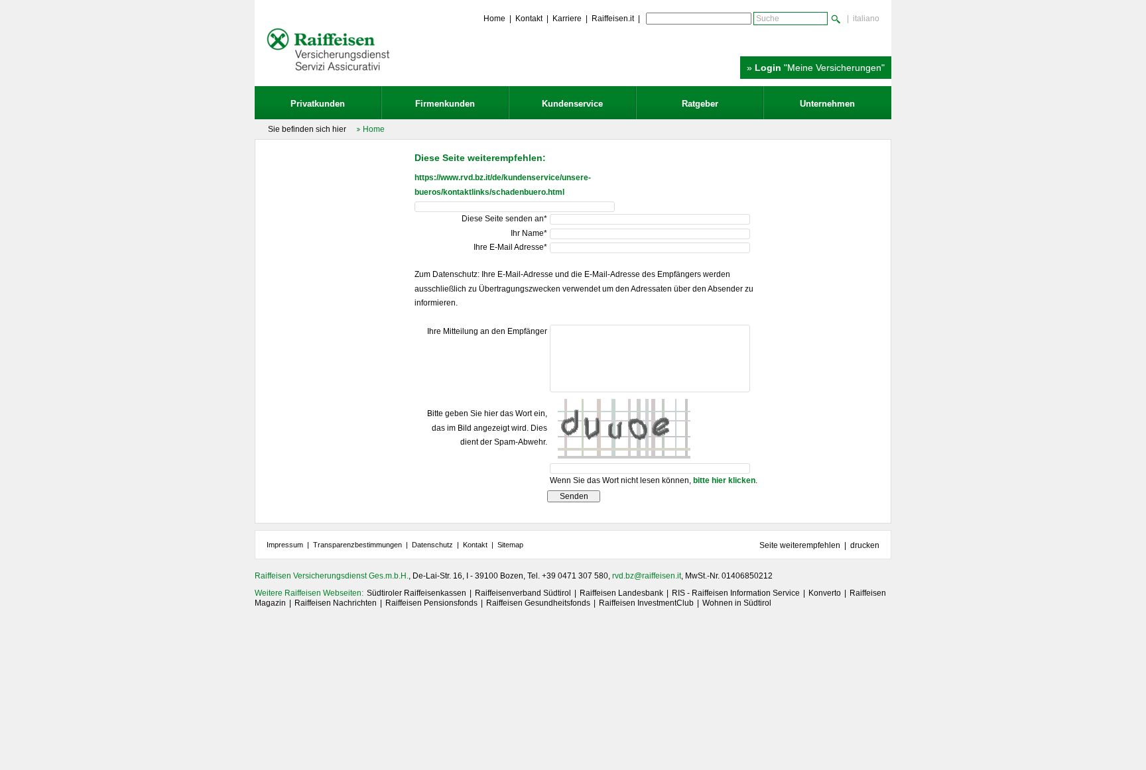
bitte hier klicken (724, 480)
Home (494, 18)
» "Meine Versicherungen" (816, 67)
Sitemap (510, 545)
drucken (864, 545)
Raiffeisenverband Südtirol (523, 593)
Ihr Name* (529, 233)
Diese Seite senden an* (504, 218)
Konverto (824, 593)
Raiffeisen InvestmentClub (646, 603)
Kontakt (528, 18)
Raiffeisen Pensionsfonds (431, 603)
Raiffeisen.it (613, 18)
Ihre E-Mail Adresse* (510, 247)
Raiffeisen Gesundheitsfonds (538, 603)
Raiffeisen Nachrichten (335, 603)
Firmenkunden (445, 104)
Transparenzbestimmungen (357, 545)
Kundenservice (572, 104)
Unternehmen (827, 104)
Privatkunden (317, 104)
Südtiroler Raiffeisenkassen (416, 593)
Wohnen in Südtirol (736, 603)
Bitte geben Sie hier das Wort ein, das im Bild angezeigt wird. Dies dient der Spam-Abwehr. (487, 428)
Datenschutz (432, 545)
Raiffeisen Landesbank (621, 593)
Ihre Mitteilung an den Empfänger (487, 331)
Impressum (285, 545)
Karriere (567, 18)
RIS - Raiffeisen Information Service (736, 593)
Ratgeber (700, 104)
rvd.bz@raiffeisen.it (646, 575)
